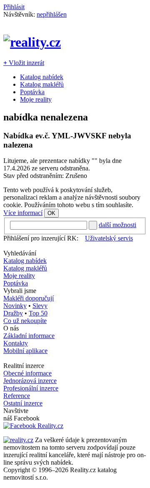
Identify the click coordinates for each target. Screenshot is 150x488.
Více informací (22, 212)
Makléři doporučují (28, 298)
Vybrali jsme (19, 290)
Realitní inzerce (23, 365)
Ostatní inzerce (22, 403)
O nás (11, 328)
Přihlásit (14, 6)
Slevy (40, 305)
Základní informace (29, 335)
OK (51, 213)
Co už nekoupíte (25, 320)
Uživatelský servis (109, 238)
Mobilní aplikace (25, 350)
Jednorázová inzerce (30, 380)
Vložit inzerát (23, 62)
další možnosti (117, 224)
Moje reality (36, 99)
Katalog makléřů (42, 84)
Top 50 (38, 313)
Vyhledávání (19, 253)
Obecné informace (27, 373)
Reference (16, 395)
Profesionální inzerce (30, 388)
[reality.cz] (18, 439)
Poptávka (32, 91)
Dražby (13, 313)
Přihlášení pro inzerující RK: (40, 238)
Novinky (15, 305)
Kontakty (15, 343)
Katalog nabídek (41, 76)
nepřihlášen (52, 14)
